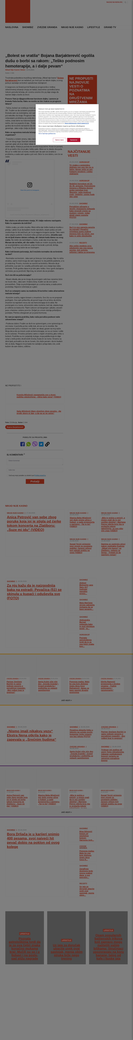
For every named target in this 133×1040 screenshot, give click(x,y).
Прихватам (73, 140)
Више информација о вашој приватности (77, 123)
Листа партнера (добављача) (46, 133)
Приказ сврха (59, 140)
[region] (67, 124)
